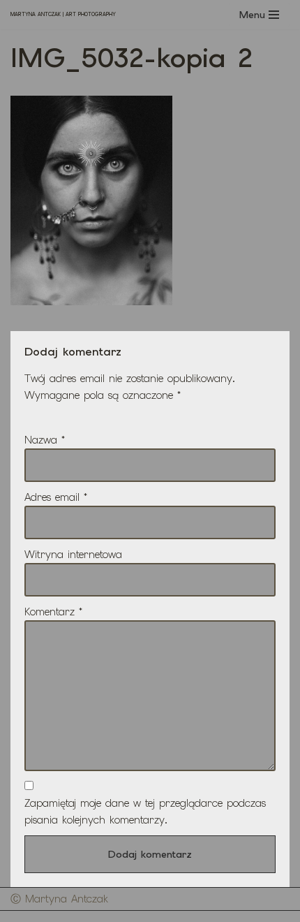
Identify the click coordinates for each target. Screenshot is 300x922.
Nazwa (44, 440)
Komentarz (53, 612)
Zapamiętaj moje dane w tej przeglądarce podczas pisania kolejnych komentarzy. (145, 811)
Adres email (55, 497)
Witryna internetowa (73, 555)
